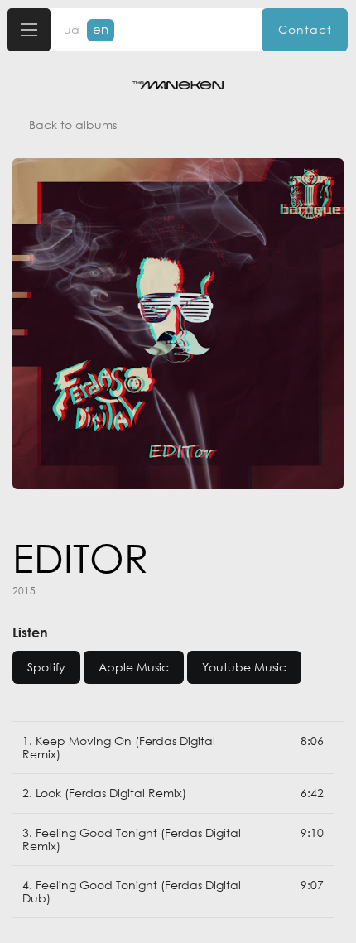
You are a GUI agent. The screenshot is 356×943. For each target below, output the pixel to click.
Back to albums (73, 125)
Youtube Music (244, 667)
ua (71, 29)
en (100, 29)
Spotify (46, 667)
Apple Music (134, 667)
